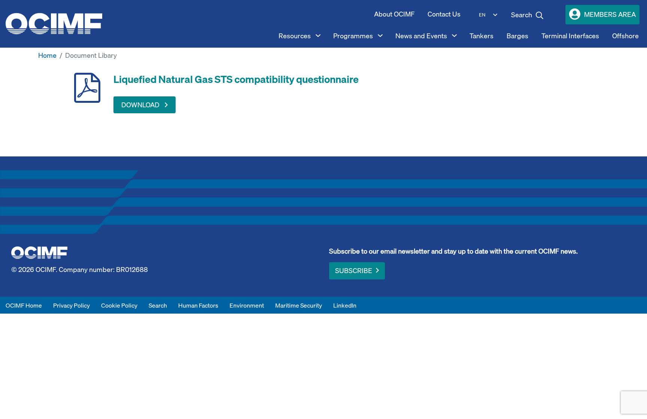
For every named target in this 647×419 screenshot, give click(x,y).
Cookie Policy (119, 305)
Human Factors (198, 305)
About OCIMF (394, 14)
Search (158, 305)
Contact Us (444, 14)
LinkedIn (344, 305)
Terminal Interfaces (570, 35)
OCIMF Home (24, 305)
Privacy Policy (71, 305)
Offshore (625, 35)
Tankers (481, 35)
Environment (247, 305)
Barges (517, 35)
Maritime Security (298, 305)
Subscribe (353, 270)
